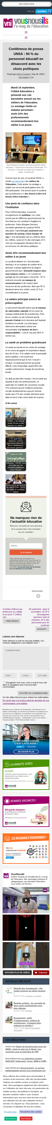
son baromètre (18, 181)
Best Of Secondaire (33, 1028)
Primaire (29, 1011)
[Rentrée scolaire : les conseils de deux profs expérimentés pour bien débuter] (8, 1004)
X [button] (49, 1074)
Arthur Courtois (23, 74)
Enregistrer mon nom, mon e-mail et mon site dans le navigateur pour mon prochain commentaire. (25, 684)
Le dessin (29, 996)
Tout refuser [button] (26, 1118)
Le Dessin (37, 996)
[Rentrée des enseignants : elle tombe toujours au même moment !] (8, 990)
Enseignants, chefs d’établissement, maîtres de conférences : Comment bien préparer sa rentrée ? (27, 1022)
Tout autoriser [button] (11, 1119)
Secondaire (23, 77)
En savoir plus (26, 752)
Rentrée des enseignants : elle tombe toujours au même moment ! (29, 990)
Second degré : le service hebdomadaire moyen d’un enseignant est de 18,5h (25, 1070)
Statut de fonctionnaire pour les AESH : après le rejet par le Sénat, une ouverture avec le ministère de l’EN (25, 1049)
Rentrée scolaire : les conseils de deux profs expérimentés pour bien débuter (29, 1005)
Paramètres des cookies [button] (30, 1112)
